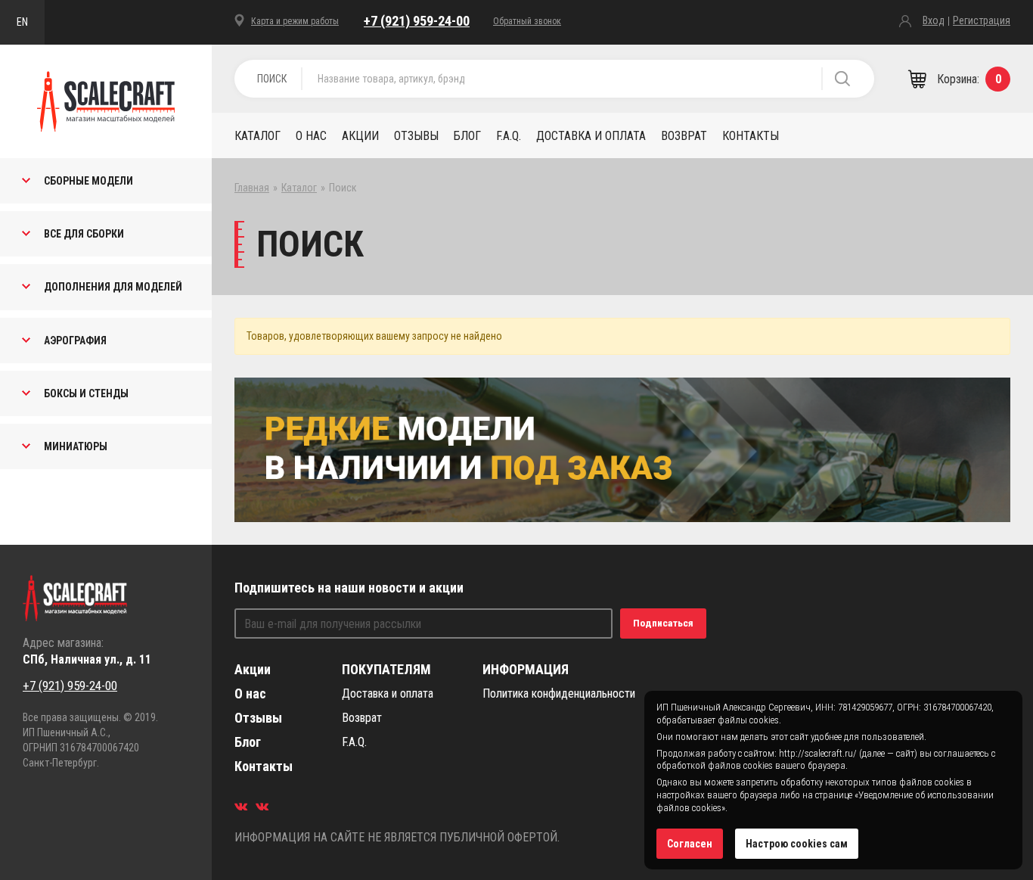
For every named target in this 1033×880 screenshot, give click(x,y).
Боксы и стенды (86, 393)
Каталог (257, 136)
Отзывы (416, 136)
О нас (311, 136)
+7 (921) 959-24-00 (417, 21)
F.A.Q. (508, 136)
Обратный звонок (527, 21)
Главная (251, 188)
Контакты (750, 136)
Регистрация (981, 20)
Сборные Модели (88, 181)
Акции (360, 136)
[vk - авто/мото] (240, 806)
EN (22, 22)
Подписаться (663, 623)
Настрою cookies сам (797, 844)
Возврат (684, 136)
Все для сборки (84, 234)
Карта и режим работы (295, 21)
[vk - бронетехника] (262, 806)
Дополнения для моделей (113, 287)
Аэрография (75, 340)
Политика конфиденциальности (558, 693)
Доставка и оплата (591, 136)
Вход (934, 20)
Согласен (689, 844)
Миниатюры (75, 446)
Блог (467, 136)
